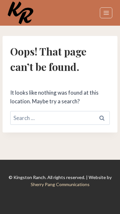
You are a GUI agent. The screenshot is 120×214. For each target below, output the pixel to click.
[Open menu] (106, 12)
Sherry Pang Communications (60, 184)
